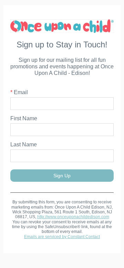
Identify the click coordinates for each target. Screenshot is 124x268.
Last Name (23, 144)
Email (19, 92)
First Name (23, 118)
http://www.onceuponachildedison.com (73, 216)
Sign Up (62, 175)
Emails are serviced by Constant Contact (62, 236)
